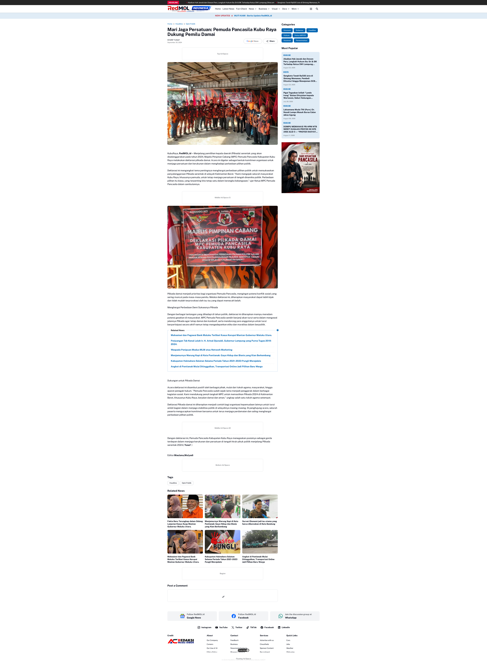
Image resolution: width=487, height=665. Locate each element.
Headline (173, 483)
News (251, 9)
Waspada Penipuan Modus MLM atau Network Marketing (201, 349)
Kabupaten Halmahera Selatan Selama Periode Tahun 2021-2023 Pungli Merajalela (216, 361)
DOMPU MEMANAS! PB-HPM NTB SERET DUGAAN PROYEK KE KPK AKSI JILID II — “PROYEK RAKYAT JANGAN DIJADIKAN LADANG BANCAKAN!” (300, 129)
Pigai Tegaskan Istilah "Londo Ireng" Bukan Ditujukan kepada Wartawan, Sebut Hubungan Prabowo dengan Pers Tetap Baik (299, 95)
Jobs (288, 644)
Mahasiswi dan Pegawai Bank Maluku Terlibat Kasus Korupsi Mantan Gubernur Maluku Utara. (221, 335)
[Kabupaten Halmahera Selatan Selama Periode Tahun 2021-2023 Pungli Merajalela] (222, 542)
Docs (284, 9)
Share (272, 41)
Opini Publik (186, 483)
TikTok (253, 627)
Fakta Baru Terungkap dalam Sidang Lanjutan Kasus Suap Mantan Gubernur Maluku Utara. (185, 524)
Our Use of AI (212, 648)
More (294, 9)
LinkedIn (286, 627)
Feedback (234, 640)
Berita (286, 72)
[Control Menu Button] (311, 8)
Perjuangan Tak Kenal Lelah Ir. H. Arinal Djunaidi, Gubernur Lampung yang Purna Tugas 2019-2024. (221, 342)
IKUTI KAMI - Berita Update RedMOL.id (253, 15)
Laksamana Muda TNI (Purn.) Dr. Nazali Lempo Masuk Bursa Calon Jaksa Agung (299, 112)
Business (263, 9)
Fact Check (241, 9)
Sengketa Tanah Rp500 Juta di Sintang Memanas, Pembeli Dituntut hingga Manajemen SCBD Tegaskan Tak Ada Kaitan (275, 3)
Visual (275, 9)
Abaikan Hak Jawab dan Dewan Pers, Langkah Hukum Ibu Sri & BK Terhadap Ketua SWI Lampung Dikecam (180, 3)
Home (218, 9)
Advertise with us (267, 640)
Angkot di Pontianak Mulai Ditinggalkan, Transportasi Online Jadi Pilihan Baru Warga (217, 366)
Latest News (228, 9)
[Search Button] (317, 8)
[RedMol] (180, 643)
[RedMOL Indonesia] (189, 9)
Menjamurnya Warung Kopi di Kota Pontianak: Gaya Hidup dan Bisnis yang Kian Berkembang (221, 355)
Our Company (212, 640)
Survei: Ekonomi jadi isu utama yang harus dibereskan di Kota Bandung (259, 522)
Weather (289, 648)
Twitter (238, 627)
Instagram (206, 627)
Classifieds (264, 644)
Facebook (269, 627)
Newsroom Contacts (238, 648)
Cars (288, 640)
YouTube (223, 627)
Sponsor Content (267, 648)
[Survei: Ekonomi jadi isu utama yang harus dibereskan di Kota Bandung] (260, 506)
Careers (210, 644)
